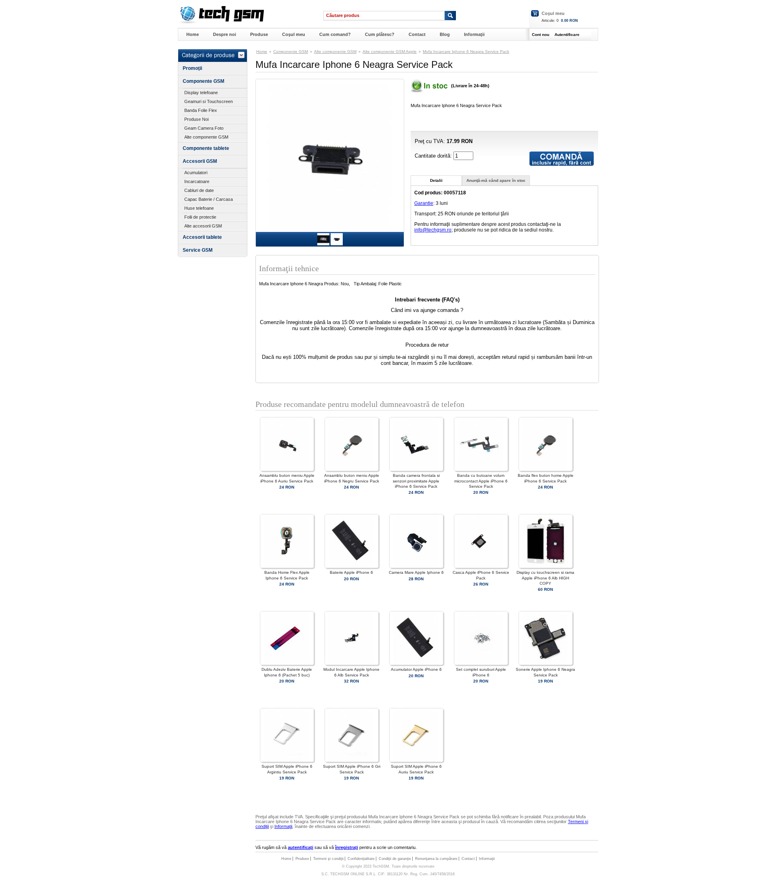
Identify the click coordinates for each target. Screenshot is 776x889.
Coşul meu (553, 13)
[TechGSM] (221, 22)
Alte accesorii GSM (203, 225)
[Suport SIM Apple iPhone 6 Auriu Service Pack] (416, 760)
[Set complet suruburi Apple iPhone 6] (481, 663)
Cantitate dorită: (434, 156)
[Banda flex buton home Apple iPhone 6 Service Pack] (546, 470)
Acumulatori (195, 172)
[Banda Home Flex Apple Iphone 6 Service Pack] (287, 567)
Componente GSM (203, 81)
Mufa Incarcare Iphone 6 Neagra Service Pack (466, 51)
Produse (259, 34)
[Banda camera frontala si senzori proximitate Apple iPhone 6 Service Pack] (416, 470)
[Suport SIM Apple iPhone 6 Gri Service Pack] (352, 760)
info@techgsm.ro (432, 230)
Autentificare (567, 34)
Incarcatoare (196, 181)
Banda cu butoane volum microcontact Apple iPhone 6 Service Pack (481, 480)
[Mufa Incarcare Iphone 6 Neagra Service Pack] (329, 229)
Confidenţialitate (361, 859)
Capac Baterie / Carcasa (208, 199)
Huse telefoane (199, 208)
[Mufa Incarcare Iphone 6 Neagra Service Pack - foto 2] (337, 243)
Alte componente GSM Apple (390, 51)
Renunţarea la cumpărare (436, 859)
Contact (417, 34)
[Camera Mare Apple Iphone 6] (416, 567)
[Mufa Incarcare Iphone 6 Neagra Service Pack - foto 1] (323, 243)
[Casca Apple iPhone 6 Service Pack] (481, 567)
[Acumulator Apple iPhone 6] (416, 663)
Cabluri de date (199, 190)
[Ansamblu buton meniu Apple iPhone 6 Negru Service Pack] (352, 470)
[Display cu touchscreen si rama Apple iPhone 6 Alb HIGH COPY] (546, 567)
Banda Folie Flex (200, 110)
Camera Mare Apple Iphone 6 (416, 572)
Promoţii (192, 68)
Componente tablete (206, 148)
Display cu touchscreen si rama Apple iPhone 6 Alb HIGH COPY (545, 577)
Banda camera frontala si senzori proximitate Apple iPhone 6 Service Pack (416, 480)
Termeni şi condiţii (328, 859)
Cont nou (540, 34)
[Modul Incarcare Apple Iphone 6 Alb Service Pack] (352, 663)
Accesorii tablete (202, 237)
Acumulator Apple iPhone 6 (416, 669)
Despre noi (224, 34)
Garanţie (423, 203)
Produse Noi (196, 119)
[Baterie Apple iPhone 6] (352, 567)
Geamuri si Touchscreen (208, 101)
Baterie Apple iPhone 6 (351, 572)
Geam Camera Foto (204, 128)
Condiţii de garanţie (395, 859)
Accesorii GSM (200, 161)
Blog (445, 34)
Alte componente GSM (206, 137)
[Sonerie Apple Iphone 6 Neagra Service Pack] (546, 663)
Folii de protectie (200, 217)
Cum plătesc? (379, 34)
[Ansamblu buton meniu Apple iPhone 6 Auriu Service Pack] (287, 470)
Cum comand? (335, 34)
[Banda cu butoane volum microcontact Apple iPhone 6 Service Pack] (481, 470)
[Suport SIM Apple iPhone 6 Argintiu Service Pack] (287, 760)
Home (192, 34)
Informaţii (474, 34)
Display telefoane (201, 92)
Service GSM (198, 250)
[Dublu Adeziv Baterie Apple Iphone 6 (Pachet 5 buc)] (287, 663)
